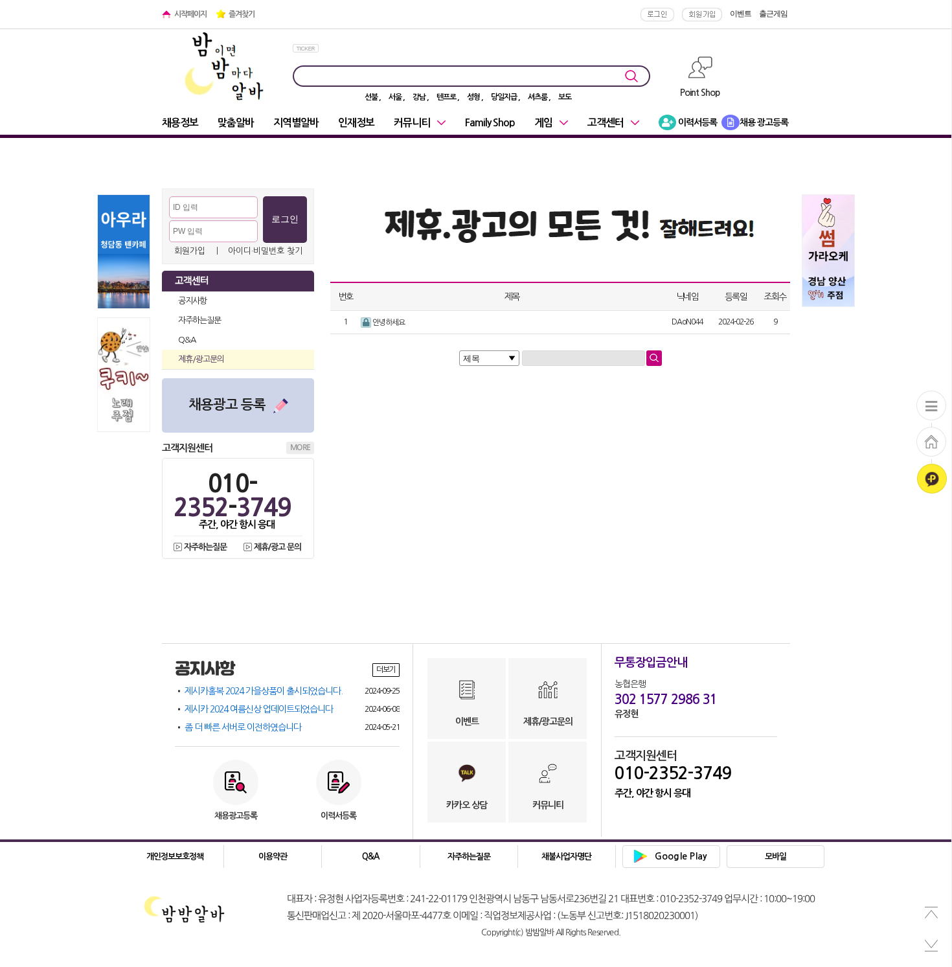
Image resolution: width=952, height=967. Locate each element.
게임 (543, 123)
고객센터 (605, 123)
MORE (300, 447)
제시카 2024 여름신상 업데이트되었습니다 (292, 709)
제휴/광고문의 (201, 359)
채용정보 (180, 123)
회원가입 (189, 251)
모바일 (775, 856)
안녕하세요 (388, 322)
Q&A (187, 340)
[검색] (654, 358)
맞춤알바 (236, 123)
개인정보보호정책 (174, 856)
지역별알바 (296, 123)
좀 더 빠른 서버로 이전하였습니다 (292, 727)
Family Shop (490, 123)
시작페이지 (190, 14)
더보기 (386, 670)
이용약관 (272, 856)
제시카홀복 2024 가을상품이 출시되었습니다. (292, 691)
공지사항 (192, 301)
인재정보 (356, 123)
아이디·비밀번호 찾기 (265, 251)
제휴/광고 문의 (277, 547)
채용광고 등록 (227, 404)
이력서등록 (696, 122)
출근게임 (773, 13)
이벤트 (740, 13)
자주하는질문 (199, 320)
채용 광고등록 (764, 122)
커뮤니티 (412, 123)
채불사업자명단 (566, 856)
